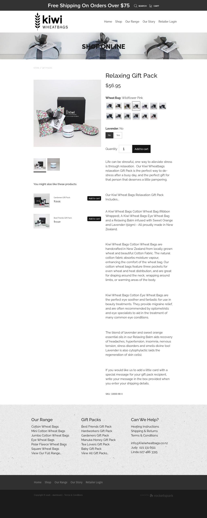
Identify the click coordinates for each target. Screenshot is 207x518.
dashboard (57, 495)
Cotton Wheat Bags (45, 426)
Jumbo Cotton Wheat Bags (50, 435)
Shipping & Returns (144, 431)
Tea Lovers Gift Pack (95, 444)
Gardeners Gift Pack (62, 197)
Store (36, 68)
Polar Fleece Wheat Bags (49, 444)
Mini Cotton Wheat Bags (48, 431)
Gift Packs (47, 68)
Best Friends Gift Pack (63, 218)
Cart (156, 5)
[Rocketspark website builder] (156, 496)
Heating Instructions (145, 426)
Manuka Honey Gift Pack (98, 439)
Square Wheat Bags (45, 448)
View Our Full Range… (46, 453)
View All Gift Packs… (95, 453)
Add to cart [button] (141, 149)
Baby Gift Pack (91, 448)
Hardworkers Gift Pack (96, 431)
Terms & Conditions (144, 435)
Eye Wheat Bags (42, 439)
